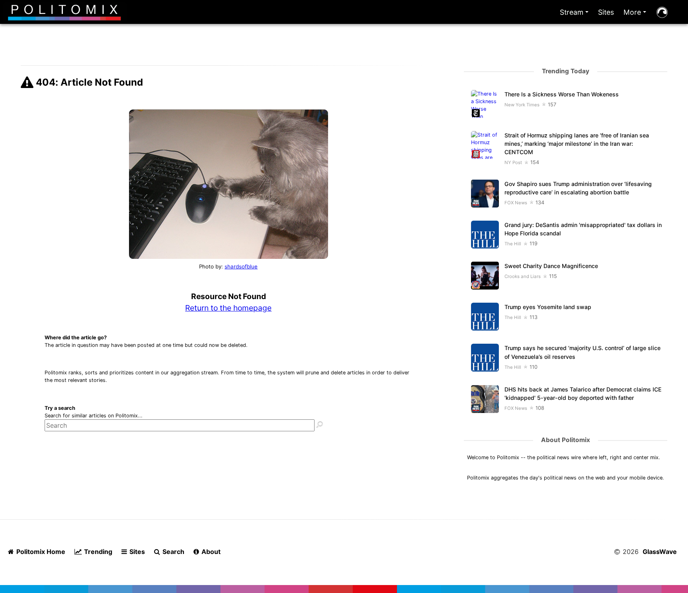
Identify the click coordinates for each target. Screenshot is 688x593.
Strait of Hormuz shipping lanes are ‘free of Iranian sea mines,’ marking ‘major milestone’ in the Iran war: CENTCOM (576, 143)
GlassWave (660, 552)
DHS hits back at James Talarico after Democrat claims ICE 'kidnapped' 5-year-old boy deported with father (582, 393)
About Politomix (565, 440)
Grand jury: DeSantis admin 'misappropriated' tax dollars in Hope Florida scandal (583, 229)
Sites (606, 12)
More (636, 14)
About (210, 552)
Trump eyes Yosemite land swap (547, 306)
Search (172, 552)
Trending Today (565, 71)
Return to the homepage (228, 308)
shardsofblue (241, 266)
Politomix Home (40, 552)
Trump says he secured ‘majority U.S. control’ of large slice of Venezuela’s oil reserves (582, 352)
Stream (576, 14)
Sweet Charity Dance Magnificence (551, 265)
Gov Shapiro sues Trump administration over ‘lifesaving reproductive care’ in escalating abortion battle (578, 188)
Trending (97, 552)
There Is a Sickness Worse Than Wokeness (561, 94)
